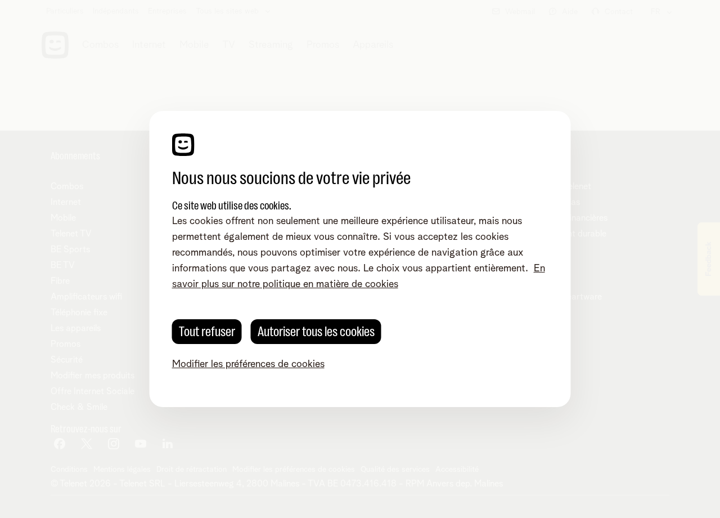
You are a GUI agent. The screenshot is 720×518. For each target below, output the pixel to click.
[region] (360, 259)
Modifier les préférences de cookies (248, 364)
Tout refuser (207, 332)
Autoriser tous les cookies (316, 332)
